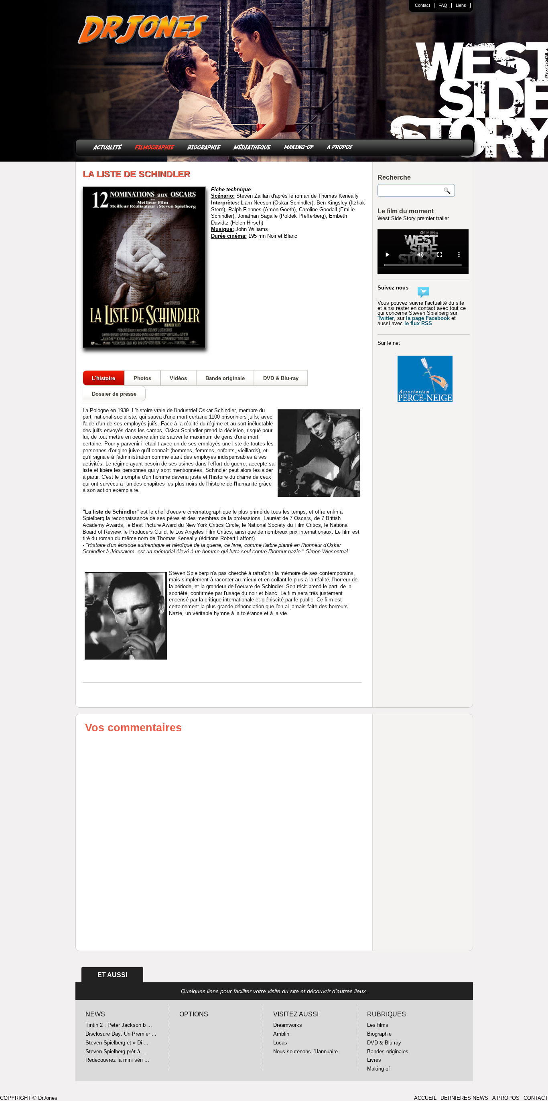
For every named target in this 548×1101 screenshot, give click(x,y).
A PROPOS (340, 147)
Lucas (280, 1043)
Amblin (281, 1034)
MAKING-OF (299, 147)
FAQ (442, 5)
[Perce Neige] (425, 399)
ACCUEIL (425, 1098)
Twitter (386, 318)
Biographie (379, 1034)
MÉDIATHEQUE (252, 147)
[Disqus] (224, 841)
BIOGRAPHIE (204, 147)
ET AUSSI (112, 974)
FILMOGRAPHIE (154, 147)
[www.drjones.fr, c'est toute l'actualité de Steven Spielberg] (143, 30)
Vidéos (178, 378)
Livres (374, 1060)
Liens (461, 5)
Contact (422, 5)
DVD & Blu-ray (280, 378)
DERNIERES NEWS (464, 1098)
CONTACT (536, 1098)
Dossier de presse (114, 394)
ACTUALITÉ (107, 147)
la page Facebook (428, 318)
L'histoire (103, 378)
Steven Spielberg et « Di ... (116, 1043)
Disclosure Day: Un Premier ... (120, 1034)
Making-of (378, 1069)
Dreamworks (287, 1025)
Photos (142, 378)
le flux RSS (418, 323)
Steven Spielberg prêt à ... (115, 1051)
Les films (377, 1025)
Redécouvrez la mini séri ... (117, 1060)
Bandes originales (387, 1051)
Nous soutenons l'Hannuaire (305, 1051)
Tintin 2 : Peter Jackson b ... (118, 1025)
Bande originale (225, 378)
